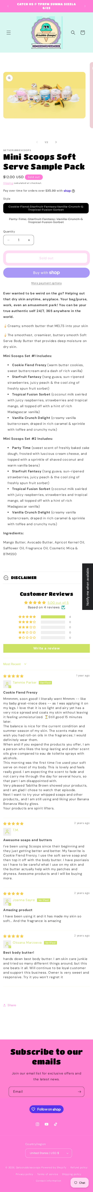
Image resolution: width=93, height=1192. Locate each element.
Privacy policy (24, 1174)
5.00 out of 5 (58, 603)
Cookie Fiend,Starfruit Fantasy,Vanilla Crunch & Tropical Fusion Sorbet (45, 209)
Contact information (48, 1180)
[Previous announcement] (8, 6)
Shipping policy (71, 1174)
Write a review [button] (46, 648)
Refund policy (79, 1167)
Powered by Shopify (53, 1167)
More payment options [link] (46, 283)
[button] (8, 32)
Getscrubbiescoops (28, 1167)
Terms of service (47, 1174)
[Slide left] (37, 142)
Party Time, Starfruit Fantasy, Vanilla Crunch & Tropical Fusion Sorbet (46, 221)
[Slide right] (56, 142)
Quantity (9, 231)
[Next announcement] (85, 6)
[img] (13, 676)
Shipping (8, 183)
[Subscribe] (79, 1092)
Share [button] (12, 1005)
